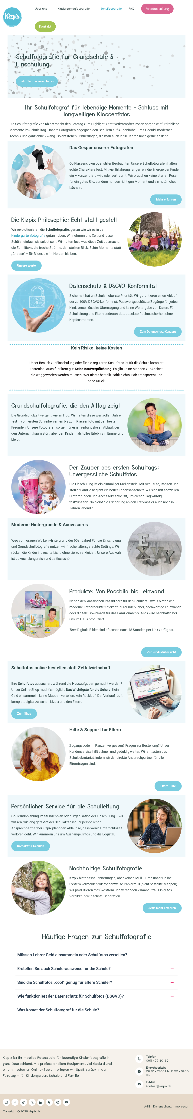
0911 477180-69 (157, 1061)
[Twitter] (32, 1102)
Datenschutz (162, 1106)
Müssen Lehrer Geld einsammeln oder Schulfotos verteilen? (72, 954)
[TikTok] (23, 1102)
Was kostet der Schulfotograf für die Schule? (58, 1010)
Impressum (182, 1106)
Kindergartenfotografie (74, 9)
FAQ (131, 9)
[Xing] (49, 1102)
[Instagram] (6, 1102)
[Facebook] (15, 1102)
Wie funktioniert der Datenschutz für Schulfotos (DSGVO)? (70, 996)
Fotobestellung (157, 8)
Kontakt (45, 26)
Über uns (41, 9)
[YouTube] (66, 1102)
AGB (147, 1106)
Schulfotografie (111, 9)
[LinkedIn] (40, 1102)
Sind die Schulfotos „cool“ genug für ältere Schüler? (64, 982)
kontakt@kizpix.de (158, 1086)
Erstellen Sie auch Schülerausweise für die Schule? (64, 968)
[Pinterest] (57, 1102)
